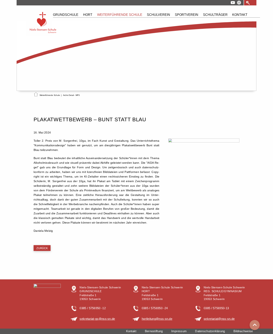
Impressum (179, 331)
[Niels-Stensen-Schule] (39, 23)
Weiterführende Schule (119, 14)
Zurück (42, 248)
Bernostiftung (154, 331)
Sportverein (186, 14)
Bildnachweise (243, 331)
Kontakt (239, 14)
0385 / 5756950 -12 (93, 308)
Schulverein (158, 14)
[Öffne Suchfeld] (248, 2)
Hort (87, 14)
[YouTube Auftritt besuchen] (232, 2)
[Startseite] (36, 95)
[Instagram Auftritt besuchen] (239, 2)
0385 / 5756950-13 (216, 308)
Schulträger (215, 14)
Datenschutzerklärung (210, 331)
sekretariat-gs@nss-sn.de (97, 318)
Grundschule (65, 14)
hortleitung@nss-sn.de (157, 318)
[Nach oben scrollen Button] (255, 325)
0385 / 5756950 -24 (155, 308)
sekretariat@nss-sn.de (219, 318)
